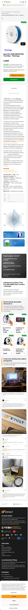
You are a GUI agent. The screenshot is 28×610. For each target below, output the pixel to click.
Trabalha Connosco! (6, 555)
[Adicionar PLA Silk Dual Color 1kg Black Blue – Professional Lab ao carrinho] (24, 345)
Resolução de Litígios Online (8, 552)
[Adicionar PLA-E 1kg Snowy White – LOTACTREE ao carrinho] (11, 323)
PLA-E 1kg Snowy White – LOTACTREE (7, 329)
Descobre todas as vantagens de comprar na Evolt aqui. (11, 275)
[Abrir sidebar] (2, 2)
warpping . (6, 165)
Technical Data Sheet (9, 170)
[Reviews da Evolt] (12, 527)
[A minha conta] (25, 2)
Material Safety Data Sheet (10, 172)
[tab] (14, 88)
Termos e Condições (6, 547)
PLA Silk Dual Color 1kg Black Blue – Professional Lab (20, 350)
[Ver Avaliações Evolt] (14, 433)
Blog (3, 545)
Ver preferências (14, 604)
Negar (14, 600)
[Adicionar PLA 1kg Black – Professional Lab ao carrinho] (11, 345)
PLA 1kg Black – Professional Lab (6, 349)
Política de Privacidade (7, 549)
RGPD (3, 554)
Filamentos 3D (16, 11)
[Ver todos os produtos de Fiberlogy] (8, 50)
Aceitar (14, 596)
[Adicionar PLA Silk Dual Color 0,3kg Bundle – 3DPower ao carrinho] (24, 323)
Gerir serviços (14, 592)
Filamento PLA (5, 13)
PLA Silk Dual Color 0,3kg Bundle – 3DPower (20, 329)
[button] (14, 34)
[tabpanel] (14, 174)
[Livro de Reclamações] (16, 531)
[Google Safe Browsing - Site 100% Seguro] (6, 531)
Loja (2, 11)
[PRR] (13, 538)
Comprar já (15, 79)
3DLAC (5, 154)
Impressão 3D (8, 11)
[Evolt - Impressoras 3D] (7, 2)
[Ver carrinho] (23, 2)
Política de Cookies (13, 608)
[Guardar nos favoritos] (2, 18)
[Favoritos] (21, 2)
